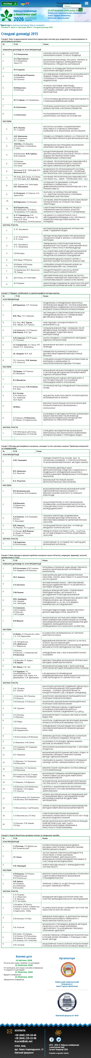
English (27, 3)
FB (50, 1038)
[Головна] (23, 15)
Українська (23, 3)
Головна (4, 27)
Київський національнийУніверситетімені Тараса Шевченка (67, 984)
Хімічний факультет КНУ (67, 1016)
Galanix (66, 1053)
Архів (13, 27)
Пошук (60, 6)
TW (57, 1038)
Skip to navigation (37, 25)
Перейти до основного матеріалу (14, 25)
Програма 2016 (24, 27)
